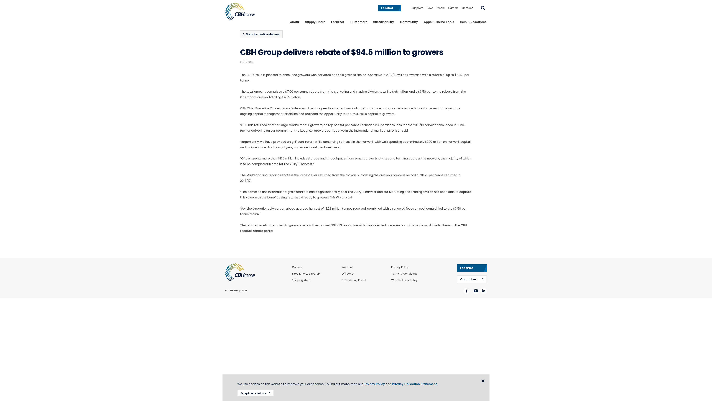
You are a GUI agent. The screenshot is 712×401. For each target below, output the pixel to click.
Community (409, 22)
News (430, 8)
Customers (358, 22)
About (294, 22)
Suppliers (417, 8)
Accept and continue (253, 393)
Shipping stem (301, 280)
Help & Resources (473, 22)
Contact (467, 8)
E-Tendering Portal (354, 280)
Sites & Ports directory (306, 274)
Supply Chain (315, 22)
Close (483, 381)
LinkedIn (483, 291)
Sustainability (383, 22)
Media (441, 8)
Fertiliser (337, 22)
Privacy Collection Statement (414, 384)
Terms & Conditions (404, 274)
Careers (453, 8)
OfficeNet (348, 274)
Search (483, 8)
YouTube (476, 291)
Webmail (347, 267)
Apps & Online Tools (439, 22)
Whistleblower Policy (404, 280)
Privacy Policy (400, 267)
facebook (466, 291)
